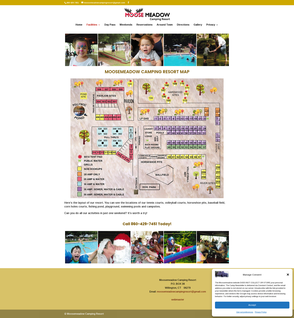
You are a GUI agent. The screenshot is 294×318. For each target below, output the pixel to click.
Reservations (144, 25)
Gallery (198, 25)
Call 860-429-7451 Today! (147, 223)
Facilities (92, 25)
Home (78, 25)
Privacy (210, 25)
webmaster (177, 299)
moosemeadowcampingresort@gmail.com (181, 291)
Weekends (126, 25)
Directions (183, 25)
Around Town (165, 25)
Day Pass (109, 25)
